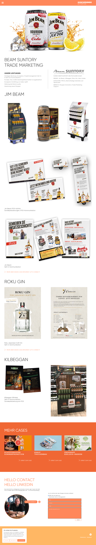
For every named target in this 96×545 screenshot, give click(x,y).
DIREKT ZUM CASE (26, 460)
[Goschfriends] (85, 3)
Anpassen (6, 540)
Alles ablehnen (13, 540)
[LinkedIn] (91, 534)
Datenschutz (83, 537)
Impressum (89, 537)
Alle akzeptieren (21, 540)
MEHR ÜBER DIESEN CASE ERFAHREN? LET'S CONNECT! (23, 272)
